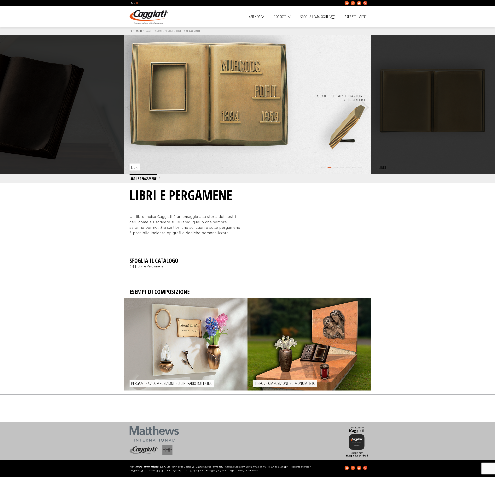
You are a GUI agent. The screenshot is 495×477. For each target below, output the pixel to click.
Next (365, 107)
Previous (130, 107)
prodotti (280, 16)
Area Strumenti (356, 16)
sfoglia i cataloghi (314, 16)
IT (137, 3)
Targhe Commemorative (158, 31)
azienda (254, 16)
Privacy (240, 470)
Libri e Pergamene (143, 178)
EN (131, 3)
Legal (232, 470)
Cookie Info (252, 470)
